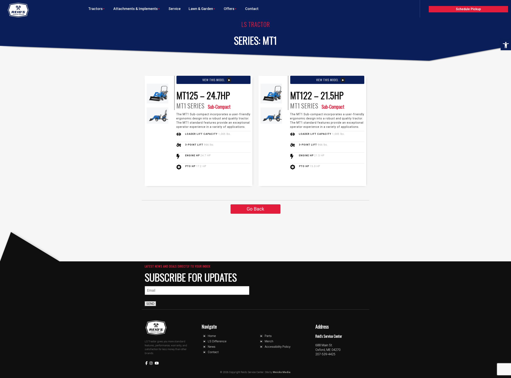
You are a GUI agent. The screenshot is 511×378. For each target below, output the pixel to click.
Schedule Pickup (468, 9)
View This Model (213, 80)
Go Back (255, 209)
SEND (150, 304)
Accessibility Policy (277, 346)
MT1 (181, 105)
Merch (269, 341)
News (211, 346)
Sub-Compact (219, 106)
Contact (251, 9)
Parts (268, 336)
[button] (506, 45)
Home (212, 336)
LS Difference (217, 341)
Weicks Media (281, 372)
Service (174, 9)
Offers (229, 9)
